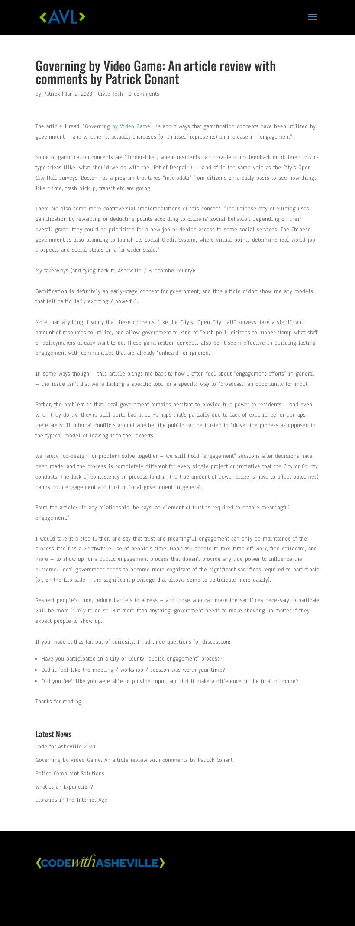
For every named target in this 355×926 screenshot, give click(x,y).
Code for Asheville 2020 (65, 747)
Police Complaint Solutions (70, 773)
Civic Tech (110, 94)
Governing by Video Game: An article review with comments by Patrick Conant (134, 760)
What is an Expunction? (64, 787)
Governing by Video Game (117, 126)
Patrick (51, 94)
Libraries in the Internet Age (71, 800)
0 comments (144, 94)
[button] (313, 22)
